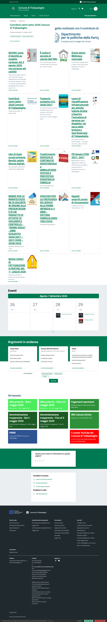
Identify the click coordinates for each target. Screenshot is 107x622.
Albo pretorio (12, 530)
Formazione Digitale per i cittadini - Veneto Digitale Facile (86, 539)
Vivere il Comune (44, 16)
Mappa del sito (13, 612)
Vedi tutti (53, 381)
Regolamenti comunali (60, 528)
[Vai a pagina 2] (54, 331)
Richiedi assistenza (14, 523)
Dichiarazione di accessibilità (61, 530)
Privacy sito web (58, 523)
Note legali (57, 535)
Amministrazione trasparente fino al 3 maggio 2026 (42, 529)
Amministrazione (15, 16)
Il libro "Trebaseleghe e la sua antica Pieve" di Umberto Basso (86, 544)
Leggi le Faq (57, 538)
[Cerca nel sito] (96, 9)
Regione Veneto (13, 552)
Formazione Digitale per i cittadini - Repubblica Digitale (86, 534)
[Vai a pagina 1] (52, 331)
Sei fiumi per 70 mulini (67, 314)
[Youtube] (81, 9)
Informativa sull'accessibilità (61, 533)
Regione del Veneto (13, 2)
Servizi (33, 16)
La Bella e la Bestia (88, 320)
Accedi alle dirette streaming (84, 525)
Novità (26, 16)
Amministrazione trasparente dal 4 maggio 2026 (41, 524)
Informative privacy (59, 525)
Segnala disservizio (14, 528)
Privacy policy (50, 621)
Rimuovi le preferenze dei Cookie (17, 617)
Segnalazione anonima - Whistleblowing (83, 529)
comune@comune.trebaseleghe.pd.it (44, 566)
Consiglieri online (81, 523)
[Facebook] (78, 9)
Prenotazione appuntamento (16, 525)
